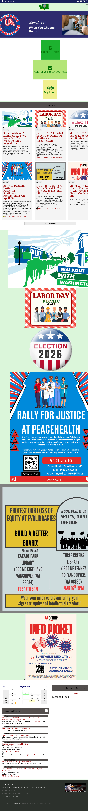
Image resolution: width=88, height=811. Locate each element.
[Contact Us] (78, 1)
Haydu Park (7, 770)
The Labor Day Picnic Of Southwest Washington (22, 769)
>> (46, 687)
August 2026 (25, 687)
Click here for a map (11, 751)
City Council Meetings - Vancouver (16, 762)
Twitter (69, 688)
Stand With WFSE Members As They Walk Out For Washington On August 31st (14, 138)
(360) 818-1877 (14, 1)
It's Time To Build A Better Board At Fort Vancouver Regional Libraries (49, 189)
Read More (5, 129)
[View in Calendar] (3, 716)
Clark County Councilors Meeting (16, 728)
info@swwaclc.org (31, 755)
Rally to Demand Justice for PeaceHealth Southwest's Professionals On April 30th (14, 192)
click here (37, 721)
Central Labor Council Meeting (15, 744)
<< (4, 687)
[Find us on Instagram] (87, 1)
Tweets (75, 693)
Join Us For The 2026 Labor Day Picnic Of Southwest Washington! (49, 137)
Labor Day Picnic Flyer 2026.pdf (50, 157)
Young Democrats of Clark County (16, 735)
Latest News (50, 105)
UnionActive (16, 803)
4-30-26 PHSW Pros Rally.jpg (15, 216)
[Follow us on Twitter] (84, 1)
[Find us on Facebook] (81, 1)
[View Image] (3, 128)
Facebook (80, 688)
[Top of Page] (66, 794)
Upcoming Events (12, 711)
